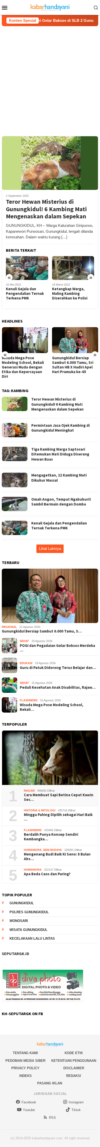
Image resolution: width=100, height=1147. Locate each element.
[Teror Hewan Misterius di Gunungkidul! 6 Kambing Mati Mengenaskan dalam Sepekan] (50, 163)
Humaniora (33, 849)
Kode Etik (74, 1053)
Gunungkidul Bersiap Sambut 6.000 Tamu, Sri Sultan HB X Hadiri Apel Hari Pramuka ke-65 (72, 365)
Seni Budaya (52, 849)
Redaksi (73, 1076)
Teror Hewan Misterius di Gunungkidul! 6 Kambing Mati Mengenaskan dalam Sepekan (46, 209)
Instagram (76, 1102)
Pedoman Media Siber (25, 1061)
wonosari (18, 921)
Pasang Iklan (49, 1083)
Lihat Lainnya (50, 548)
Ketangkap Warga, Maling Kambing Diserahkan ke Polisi (69, 293)
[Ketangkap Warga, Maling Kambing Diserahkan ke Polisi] (73, 268)
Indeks (25, 1076)
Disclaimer (73, 1068)
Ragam (29, 790)
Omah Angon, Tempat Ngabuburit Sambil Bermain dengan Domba (61, 502)
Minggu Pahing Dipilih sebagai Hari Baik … (58, 817)
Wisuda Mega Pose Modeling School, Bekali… (51, 707)
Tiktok (76, 1110)
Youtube (29, 1110)
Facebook (29, 1102)
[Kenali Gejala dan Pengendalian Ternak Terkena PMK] (27, 268)
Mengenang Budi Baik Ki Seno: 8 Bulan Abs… (57, 856)
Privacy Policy (25, 1068)
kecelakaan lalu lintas (32, 938)
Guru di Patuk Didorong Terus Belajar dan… (58, 667)
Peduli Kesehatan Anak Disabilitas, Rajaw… (58, 687)
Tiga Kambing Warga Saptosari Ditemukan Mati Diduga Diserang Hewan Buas (60, 454)
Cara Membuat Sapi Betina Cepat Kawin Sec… (58, 797)
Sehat (24, 641)
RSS (52, 1118)
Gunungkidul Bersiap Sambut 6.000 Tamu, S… (42, 631)
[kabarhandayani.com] (50, 7)
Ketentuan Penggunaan (73, 1061)
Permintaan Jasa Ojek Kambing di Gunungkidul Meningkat (60, 428)
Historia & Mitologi (39, 810)
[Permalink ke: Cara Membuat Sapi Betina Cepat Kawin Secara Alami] (50, 758)
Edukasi (26, 663)
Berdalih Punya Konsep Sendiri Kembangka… (51, 836)
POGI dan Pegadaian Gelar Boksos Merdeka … (57, 648)
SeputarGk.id (15, 953)
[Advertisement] (50, 79)
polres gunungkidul (29, 912)
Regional (9, 626)
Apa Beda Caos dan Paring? (47, 874)
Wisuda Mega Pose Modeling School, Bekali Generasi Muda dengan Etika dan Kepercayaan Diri (23, 367)
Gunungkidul (21, 903)
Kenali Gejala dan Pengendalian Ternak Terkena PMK (25, 293)
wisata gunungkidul (28, 930)
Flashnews (28, 700)
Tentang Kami (25, 1053)
